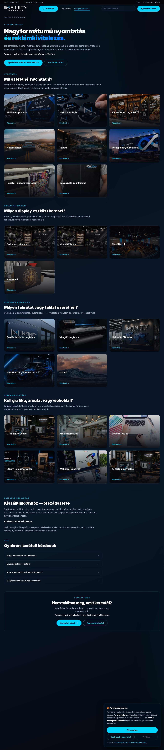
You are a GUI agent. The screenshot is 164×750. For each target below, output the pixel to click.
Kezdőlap (7, 17)
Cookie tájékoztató (121, 742)
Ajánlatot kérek (148, 8)
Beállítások (147, 737)
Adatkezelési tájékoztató (137, 742)
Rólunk (157, 2)
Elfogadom (132, 730)
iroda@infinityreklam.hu (35, 2)
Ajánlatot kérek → (69, 623)
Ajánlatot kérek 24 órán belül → (23, 62)
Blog (138, 2)
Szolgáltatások (81, 9)
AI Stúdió (49, 8)
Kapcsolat (66, 9)
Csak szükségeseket (120, 737)
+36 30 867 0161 (12, 2)
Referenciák (147, 2)
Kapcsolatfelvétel (95, 623)
